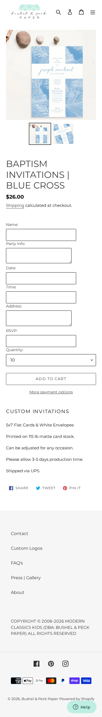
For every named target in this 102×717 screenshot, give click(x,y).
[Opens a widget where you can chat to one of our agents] (82, 707)
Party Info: (15, 243)
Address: (14, 306)
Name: (12, 224)
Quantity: (14, 349)
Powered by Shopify (76, 699)
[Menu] (92, 12)
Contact (19, 533)
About (17, 592)
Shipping (15, 205)
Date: (11, 267)
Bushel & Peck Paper (39, 699)
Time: (11, 287)
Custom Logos (26, 548)
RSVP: (11, 330)
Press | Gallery (26, 577)
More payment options (51, 392)
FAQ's (17, 563)
